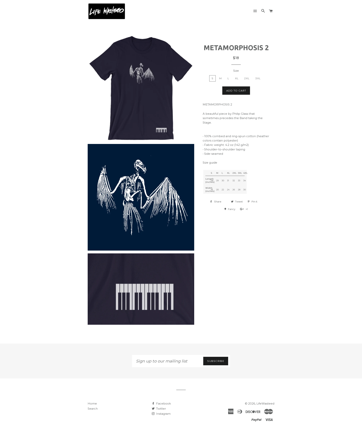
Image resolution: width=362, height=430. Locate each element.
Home (92, 403)
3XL (258, 78)
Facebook (163, 403)
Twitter (160, 408)
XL (237, 78)
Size (236, 70)
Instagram (163, 413)
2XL (246, 78)
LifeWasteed (265, 403)
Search (93, 408)
